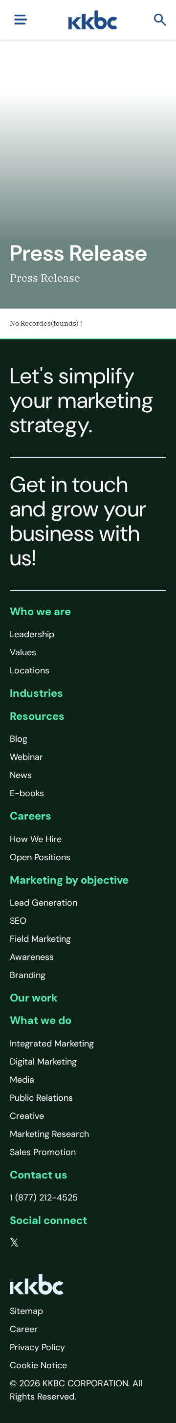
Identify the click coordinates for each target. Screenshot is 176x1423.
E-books (27, 793)
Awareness (32, 957)
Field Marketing (40, 939)
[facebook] (35, 1243)
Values (23, 652)
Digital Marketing (43, 1061)
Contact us (38, 1175)
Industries (36, 693)
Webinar (26, 757)
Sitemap (26, 1311)
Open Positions (40, 857)
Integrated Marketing (52, 1043)
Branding (27, 975)
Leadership (32, 634)
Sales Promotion (43, 1152)
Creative (27, 1116)
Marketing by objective (69, 880)
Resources (37, 716)
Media (22, 1080)
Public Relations (41, 1098)
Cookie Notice (38, 1365)
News (21, 775)
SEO (18, 921)
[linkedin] (54, 1243)
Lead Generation (43, 903)
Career (24, 1329)
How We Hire (36, 839)
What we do (40, 1020)
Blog (18, 739)
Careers (30, 816)
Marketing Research (49, 1134)
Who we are (40, 611)
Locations (29, 670)
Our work (34, 998)
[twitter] (14, 1243)
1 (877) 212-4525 (44, 1197)
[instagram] (74, 1243)
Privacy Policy (37, 1347)
